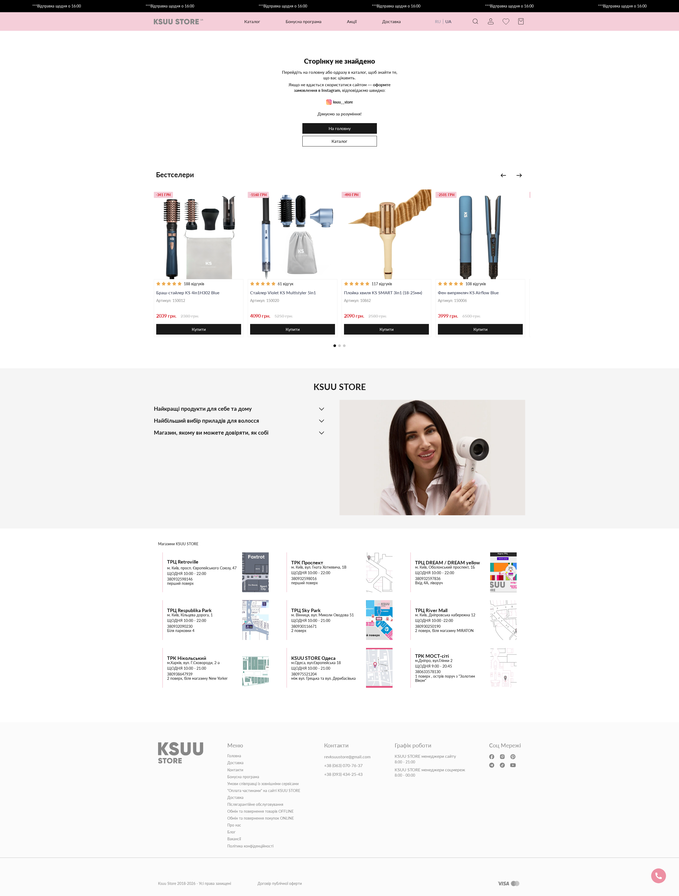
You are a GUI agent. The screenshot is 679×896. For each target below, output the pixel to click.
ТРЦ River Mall (431, 610)
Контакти (235, 770)
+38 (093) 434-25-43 (343, 774)
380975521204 (304, 674)
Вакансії (234, 839)
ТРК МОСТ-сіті (432, 656)
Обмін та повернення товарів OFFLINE (260, 811)
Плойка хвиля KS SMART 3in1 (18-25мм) (383, 292)
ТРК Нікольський (186, 658)
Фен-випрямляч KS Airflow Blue (468, 292)
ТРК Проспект (307, 562)
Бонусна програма (303, 21)
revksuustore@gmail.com (347, 756)
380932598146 (180, 579)
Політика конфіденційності (250, 846)
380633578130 (428, 672)
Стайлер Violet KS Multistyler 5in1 (283, 292)
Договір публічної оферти (280, 883)
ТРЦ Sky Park (306, 610)
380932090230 (180, 626)
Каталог (339, 141)
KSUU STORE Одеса (313, 658)
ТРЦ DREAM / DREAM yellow (447, 562)
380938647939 (180, 674)
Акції (352, 21)
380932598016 (304, 579)
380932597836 (428, 579)
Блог (231, 832)
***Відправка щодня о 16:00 (56, 6)
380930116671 (304, 626)
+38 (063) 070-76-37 (343, 765)
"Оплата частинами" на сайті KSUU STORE (263, 791)
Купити (199, 329)
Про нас (234, 825)
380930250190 (428, 626)
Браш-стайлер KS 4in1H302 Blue (187, 292)
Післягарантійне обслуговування (255, 804)
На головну (340, 128)
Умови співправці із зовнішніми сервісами (263, 784)
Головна (234, 756)
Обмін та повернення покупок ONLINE (260, 818)
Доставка (391, 21)
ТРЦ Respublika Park (189, 610)
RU (438, 21)
